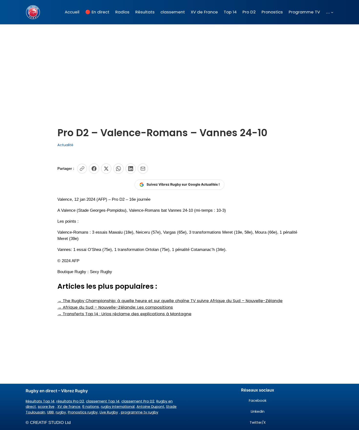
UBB (50, 412)
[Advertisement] (179, 63)
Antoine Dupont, (151, 406)
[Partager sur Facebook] (94, 168)
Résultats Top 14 (40, 401)
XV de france (68, 406)
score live (46, 406)
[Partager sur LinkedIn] (131, 168)
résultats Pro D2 (70, 401)
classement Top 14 (102, 401)
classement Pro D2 (137, 401)
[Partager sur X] (106, 168)
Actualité (65, 145)
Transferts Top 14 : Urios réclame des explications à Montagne (124, 314)
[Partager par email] (143, 168)
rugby (61, 412)
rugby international (118, 406)
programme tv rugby (139, 412)
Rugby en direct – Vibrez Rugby (57, 390)
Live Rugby (109, 412)
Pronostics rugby (83, 412)
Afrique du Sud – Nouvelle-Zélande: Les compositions (115, 307)
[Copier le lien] (82, 168)
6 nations (90, 406)
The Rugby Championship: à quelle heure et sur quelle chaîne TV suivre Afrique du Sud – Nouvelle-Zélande (170, 301)
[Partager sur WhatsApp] (118, 168)
